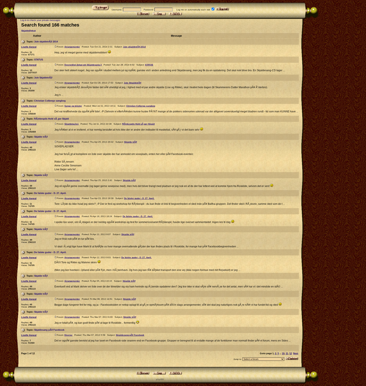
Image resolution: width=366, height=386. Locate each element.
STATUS (38, 59)
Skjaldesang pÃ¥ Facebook (49, 330)
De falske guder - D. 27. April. (50, 193)
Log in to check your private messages (40, 20)
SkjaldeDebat (28, 30)
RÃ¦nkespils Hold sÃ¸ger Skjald (51, 118)
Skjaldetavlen (71, 124)
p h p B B (160, 379)
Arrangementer (72, 47)
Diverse (68, 335)
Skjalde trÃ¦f (41, 136)
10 (283, 353)
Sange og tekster (73, 106)
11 (287, 353)
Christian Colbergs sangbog (50, 100)
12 (290, 353)
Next (295, 353)
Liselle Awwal (28, 47)
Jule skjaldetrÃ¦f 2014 (46, 41)
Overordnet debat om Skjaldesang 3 (83, 65)
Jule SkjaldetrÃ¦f (43, 77)
